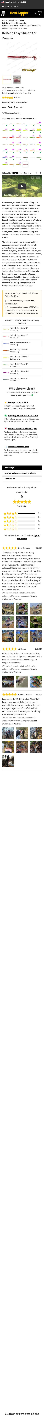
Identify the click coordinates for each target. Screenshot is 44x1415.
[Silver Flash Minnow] (25, 158)
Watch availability (12, 113)
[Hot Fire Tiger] (39, 144)
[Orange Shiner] (32, 151)
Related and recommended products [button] (20, 473)
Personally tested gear (18, 446)
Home (4, 20)
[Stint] (32, 158)
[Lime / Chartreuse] (12, 151)
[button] (40, 57)
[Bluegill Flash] (32, 124)
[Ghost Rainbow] (5, 144)
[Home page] (19, 13)
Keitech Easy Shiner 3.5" (30, 26)
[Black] (25, 124)
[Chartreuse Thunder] (32, 131)
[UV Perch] (5, 164)
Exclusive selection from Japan (22, 428)
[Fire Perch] (32, 137)
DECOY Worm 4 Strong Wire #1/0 (25, 313)
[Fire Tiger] (39, 137)
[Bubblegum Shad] (39, 124)
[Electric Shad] (25, 137)
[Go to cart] (40, 13)
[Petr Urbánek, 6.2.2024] (8, 609)
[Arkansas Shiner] (5, 124)
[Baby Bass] (19, 124)
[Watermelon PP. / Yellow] (19, 164)
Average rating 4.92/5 (18, 402)
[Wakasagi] (12, 164)
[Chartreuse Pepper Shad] (12, 131)
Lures (11, 20)
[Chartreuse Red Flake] (19, 131)
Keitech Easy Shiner (10, 26)
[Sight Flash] (19, 158)
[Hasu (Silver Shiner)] (32, 144)
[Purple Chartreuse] (39, 151)
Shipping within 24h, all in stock (23, 415)
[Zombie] (25, 164)
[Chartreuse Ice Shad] (5, 131)
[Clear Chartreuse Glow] (39, 131)
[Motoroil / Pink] (25, 151)
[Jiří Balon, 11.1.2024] (8, 681)
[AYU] (12, 124)
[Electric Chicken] (19, 137)
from (15, 2)
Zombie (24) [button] (10, 478)
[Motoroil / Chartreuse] (19, 151)
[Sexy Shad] (12, 158)
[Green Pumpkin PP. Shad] (25, 144)
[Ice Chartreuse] (5, 151)
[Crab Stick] (5, 137)
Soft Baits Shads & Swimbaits (14, 23)
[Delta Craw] (12, 137)
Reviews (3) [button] (9, 467)
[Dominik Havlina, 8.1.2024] (8, 733)
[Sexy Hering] (5, 158)
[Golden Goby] (12, 144)
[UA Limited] (39, 158)
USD (14, 6)
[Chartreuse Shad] (25, 131)
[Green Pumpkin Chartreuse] (19, 144)
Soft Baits (20, 20)
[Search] (35, 13)
